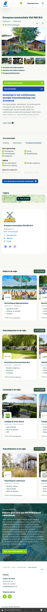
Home (13, 567)
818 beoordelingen (13, 25)
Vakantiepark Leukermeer (14, 481)
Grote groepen (32, 567)
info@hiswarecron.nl (10, 586)
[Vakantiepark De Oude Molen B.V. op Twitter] (10, 246)
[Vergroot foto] (7, 61)
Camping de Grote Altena (14, 422)
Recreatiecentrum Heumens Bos (17, 362)
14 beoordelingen (15, 318)
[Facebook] (5, 596)
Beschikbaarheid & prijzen (13, 83)
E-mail (9, 241)
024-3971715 (12, 235)
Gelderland (17, 306)
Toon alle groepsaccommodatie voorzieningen (19, 181)
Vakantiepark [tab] (17, 143)
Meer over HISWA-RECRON (13, 551)
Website (10, 238)
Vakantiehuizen (33, 3)
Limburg (16, 483)
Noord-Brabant (19, 424)
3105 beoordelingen (16, 495)
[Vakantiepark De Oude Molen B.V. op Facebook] (5, 246)
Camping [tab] (6, 143)
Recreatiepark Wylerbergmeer (16, 303)
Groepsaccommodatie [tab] (33, 143)
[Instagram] (10, 596)
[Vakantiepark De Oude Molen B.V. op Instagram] (15, 246)
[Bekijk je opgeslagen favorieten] (21, 3)
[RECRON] (5, 4)
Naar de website (10, 89)
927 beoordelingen (15, 436)
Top (42, 569)
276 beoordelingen (15, 377)
